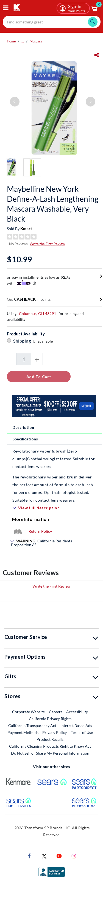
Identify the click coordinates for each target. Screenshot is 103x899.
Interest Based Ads (76, 725)
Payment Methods (22, 732)
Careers (56, 711)
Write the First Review (47, 244)
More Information (30, 519)
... (22, 41)
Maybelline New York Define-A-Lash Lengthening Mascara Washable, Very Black (52, 203)
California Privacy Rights (50, 718)
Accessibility (77, 711)
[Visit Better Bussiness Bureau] (51, 871)
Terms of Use (82, 732)
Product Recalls (50, 739)
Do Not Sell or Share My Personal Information (50, 753)
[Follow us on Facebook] (29, 855)
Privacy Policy (54, 732)
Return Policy (40, 531)
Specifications (25, 439)
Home (11, 41)
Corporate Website (28, 711)
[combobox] (52, 22)
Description (23, 427)
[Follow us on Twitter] (44, 855)
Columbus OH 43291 (37, 313)
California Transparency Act (32, 725)
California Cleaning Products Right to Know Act (50, 746)
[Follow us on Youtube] (59, 855)
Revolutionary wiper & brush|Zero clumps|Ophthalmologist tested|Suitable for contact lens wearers (53, 459)
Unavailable (43, 341)
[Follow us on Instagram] (73, 855)
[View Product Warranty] (17, 531)
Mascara (36, 41)
